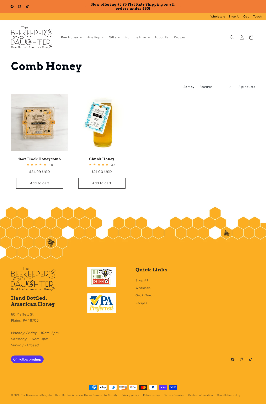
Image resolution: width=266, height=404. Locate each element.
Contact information (200, 395)
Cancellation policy (228, 395)
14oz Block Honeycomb (39, 159)
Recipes (141, 303)
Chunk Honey (102, 159)
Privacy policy (130, 395)
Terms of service (174, 395)
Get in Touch (145, 295)
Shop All (234, 16)
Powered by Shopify (105, 395)
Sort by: (189, 87)
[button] (71, 37)
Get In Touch (252, 16)
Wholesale (218, 16)
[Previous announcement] (85, 6)
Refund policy (151, 395)
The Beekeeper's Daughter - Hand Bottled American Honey (56, 395)
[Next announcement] (180, 6)
